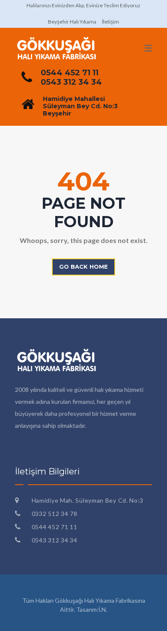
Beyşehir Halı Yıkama (72, 21)
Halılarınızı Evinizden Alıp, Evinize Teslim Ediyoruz (83, 5)
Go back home (83, 266)
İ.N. (102, 609)
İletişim (110, 21)
